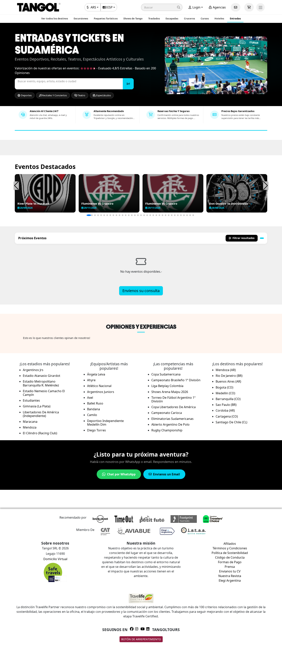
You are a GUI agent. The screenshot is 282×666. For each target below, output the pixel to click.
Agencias (219, 7)
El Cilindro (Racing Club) (40, 433)
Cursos (205, 18)
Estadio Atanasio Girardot (41, 376)
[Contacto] (235, 7)
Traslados (154, 18)
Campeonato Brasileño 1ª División (175, 380)
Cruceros (189, 18)
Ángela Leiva (96, 374)
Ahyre (91, 380)
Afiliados (229, 543)
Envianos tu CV (230, 571)
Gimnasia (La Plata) (36, 406)
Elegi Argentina (230, 580)
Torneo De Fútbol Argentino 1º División (173, 399)
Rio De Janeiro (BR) (229, 376)
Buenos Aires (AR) (228, 381)
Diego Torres (96, 430)
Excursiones (81, 18)
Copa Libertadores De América (173, 407)
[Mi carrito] (249, 7)
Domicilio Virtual (55, 559)
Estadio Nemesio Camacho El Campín (44, 393)
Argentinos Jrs (33, 370)
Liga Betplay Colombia (167, 386)
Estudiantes (31, 400)
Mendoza (29, 427)
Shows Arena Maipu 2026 (169, 392)
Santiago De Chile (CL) (231, 422)
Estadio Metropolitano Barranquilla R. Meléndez (41, 383)
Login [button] (196, 7)
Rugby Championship (166, 430)
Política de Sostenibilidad (230, 553)
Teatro (81, 95)
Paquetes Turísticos (106, 18)
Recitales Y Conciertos (54, 95)
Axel (90, 397)
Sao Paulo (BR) (226, 405)
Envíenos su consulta (141, 290)
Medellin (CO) (225, 393)
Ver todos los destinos (54, 18)
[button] (161, 7)
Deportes (26, 95)
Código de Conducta (230, 557)
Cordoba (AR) (225, 410)
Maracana (30, 421)
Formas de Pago (230, 562)
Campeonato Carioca (166, 413)
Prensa (230, 567)
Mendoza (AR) (226, 370)
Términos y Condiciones (230, 548)
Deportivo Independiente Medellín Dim (105, 423)
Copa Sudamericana (166, 374)
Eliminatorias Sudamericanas (172, 419)
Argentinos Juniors (100, 392)
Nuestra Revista (229, 576)
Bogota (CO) (224, 387)
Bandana (93, 409)
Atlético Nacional (99, 386)
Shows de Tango (133, 18)
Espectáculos (103, 95)
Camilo (92, 415)
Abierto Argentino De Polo (170, 424)
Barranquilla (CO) (228, 399)
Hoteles (219, 18)
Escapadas (172, 18)
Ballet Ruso (95, 403)
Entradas (235, 18)
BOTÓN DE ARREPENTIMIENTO (141, 639)
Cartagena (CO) (227, 416)
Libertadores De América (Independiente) (41, 414)
